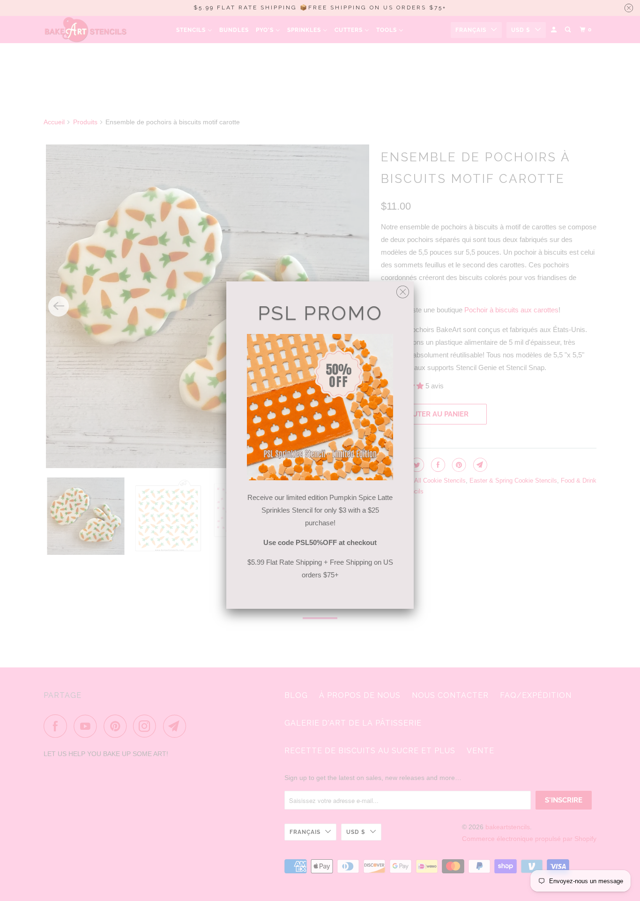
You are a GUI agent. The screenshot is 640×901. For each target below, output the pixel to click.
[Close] (402, 289)
